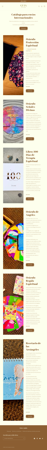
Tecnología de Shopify (10, 447)
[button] (2, 6)
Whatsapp (23, 28)
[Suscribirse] (23, 438)
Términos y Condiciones (16, 431)
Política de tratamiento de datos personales (31, 431)
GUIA (6, 447)
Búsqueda (9, 431)
